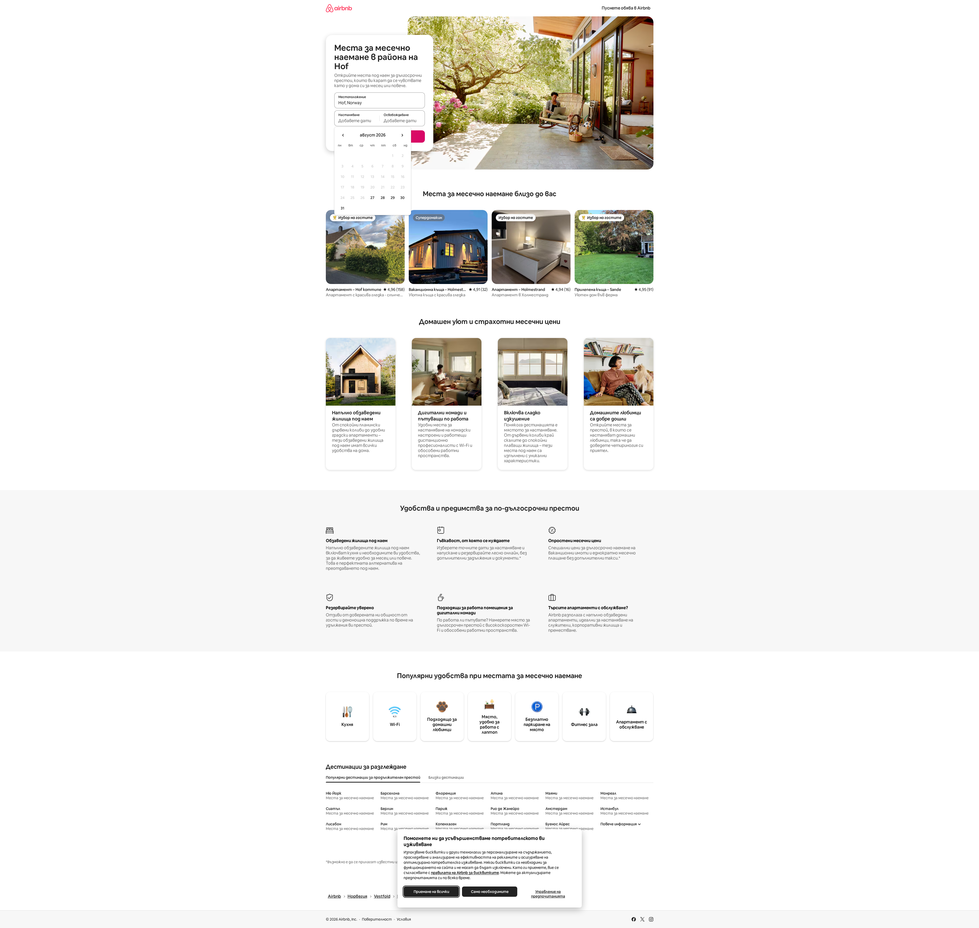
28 (383, 197)
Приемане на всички (431, 891)
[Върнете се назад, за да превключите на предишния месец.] (343, 135)
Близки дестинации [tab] (446, 777)
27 (372, 197)
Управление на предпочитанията (548, 894)
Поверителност (377, 919)
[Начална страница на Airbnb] (339, 8)
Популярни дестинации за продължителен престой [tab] (373, 777)
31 (342, 208)
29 (393, 197)
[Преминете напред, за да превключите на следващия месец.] (402, 135)
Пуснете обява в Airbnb (626, 8)
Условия (404, 919)
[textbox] (356, 121)
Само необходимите (489, 891)
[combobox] (379, 103)
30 (402, 197)
